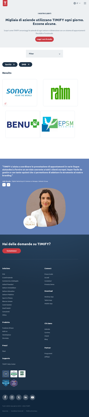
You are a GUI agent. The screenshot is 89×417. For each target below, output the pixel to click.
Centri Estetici (7, 305)
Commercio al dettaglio (10, 281)
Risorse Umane (7, 301)
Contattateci (12, 251)
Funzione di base (8, 328)
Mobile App (48, 303)
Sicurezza (5, 338)
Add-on (4, 331)
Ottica (4, 315)
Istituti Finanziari (7, 284)
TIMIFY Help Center (9, 364)
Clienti (46, 336)
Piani (4, 351)
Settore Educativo (8, 291)
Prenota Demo (49, 284)
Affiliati (47, 357)
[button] (4, 184)
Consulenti (6, 311)
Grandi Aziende (7, 277)
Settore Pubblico (8, 294)
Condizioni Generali (17, 411)
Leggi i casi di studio (44, 39)
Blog (46, 339)
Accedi (46, 277)
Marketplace (6, 335)
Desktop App (49, 297)
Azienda (47, 329)
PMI (3, 274)
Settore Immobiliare (9, 288)
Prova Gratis (48, 274)
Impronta (5, 411)
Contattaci (48, 281)
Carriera (47, 332)
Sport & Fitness (7, 298)
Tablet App (48, 300)
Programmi (48, 353)
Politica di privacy (31, 411)
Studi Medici (6, 308)
